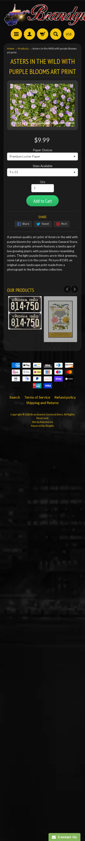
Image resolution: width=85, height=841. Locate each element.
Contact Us (66, 837)
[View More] (24, 327)
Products (23, 48)
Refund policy (65, 397)
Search (15, 397)
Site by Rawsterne (42, 421)
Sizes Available (42, 166)
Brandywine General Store (47, 414)
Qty (42, 182)
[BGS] (16, 34)
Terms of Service (37, 397)
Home (10, 48)
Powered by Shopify (42, 425)
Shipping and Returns (42, 402)
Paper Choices (42, 150)
